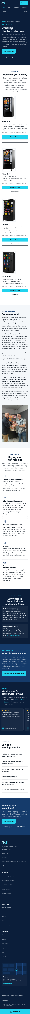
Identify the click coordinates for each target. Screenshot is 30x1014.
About (25, 11)
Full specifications (15, 137)
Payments (24, 7)
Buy (4, 7)
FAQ (3, 952)
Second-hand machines (8, 880)
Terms (12, 995)
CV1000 (5, 224)
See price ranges (9, 57)
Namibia (4, 939)
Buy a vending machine (8, 876)
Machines (16, 7)
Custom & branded (6, 897)
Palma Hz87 (6, 174)
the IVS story (10, 371)
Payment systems (6, 907)
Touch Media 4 (7, 277)
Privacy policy (5, 995)
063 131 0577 (21, 827)
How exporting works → (14, 635)
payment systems (11, 535)
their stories (20, 555)
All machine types (6, 893)
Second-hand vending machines (14, 673)
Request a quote (9, 51)
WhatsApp (4, 857)
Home (3, 21)
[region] (15, 719)
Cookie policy (19, 995)
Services (4, 916)
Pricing (4, 11)
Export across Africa (7, 884)
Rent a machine (6, 889)
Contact (4, 956)
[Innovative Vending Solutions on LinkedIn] (3, 866)
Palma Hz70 (6, 122)
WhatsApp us (8, 827)
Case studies (5, 943)
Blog (3, 948)
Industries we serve (7, 925)
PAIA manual (5, 1000)
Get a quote (24, 3)
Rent (9, 7)
